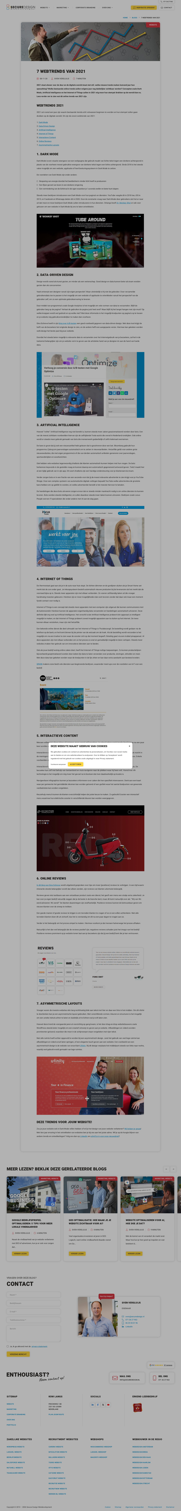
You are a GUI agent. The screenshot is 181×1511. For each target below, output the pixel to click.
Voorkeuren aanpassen (58, 764)
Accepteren (75, 764)
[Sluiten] (129, 746)
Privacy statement (107, 758)
